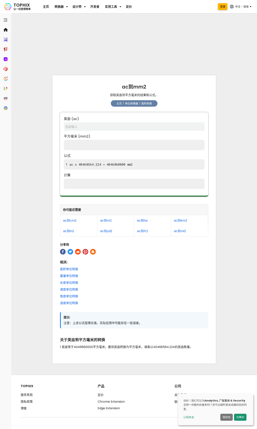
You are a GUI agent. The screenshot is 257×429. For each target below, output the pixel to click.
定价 (129, 7)
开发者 (94, 7)
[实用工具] (5, 108)
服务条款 (27, 395)
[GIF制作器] (5, 49)
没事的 (240, 417)
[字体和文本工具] (5, 69)
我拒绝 (226, 417)
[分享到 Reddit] (78, 252)
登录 (222, 6)
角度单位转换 (69, 296)
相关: (64, 262)
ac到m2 (106, 220)
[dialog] (215, 409)
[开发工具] (5, 59)
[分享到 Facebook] (63, 252)
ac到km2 (180, 220)
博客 (24, 408)
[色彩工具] (5, 79)
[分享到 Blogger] (93, 252)
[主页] (5, 30)
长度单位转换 (69, 283)
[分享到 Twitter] (70, 252)
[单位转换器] (5, 88)
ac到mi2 (180, 231)
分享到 (64, 244)
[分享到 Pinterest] (85, 252)
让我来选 (188, 417)
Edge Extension (109, 408)
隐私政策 (27, 401)
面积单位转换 (69, 269)
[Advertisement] (134, 43)
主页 (46, 7)
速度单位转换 (69, 289)
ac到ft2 (142, 231)
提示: (67, 317)
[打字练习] (5, 98)
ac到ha (142, 220)
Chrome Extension (111, 401)
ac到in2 (68, 231)
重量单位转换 (69, 276)
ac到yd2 (106, 231)
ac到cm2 (69, 220)
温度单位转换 (69, 303)
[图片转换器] (5, 39)
